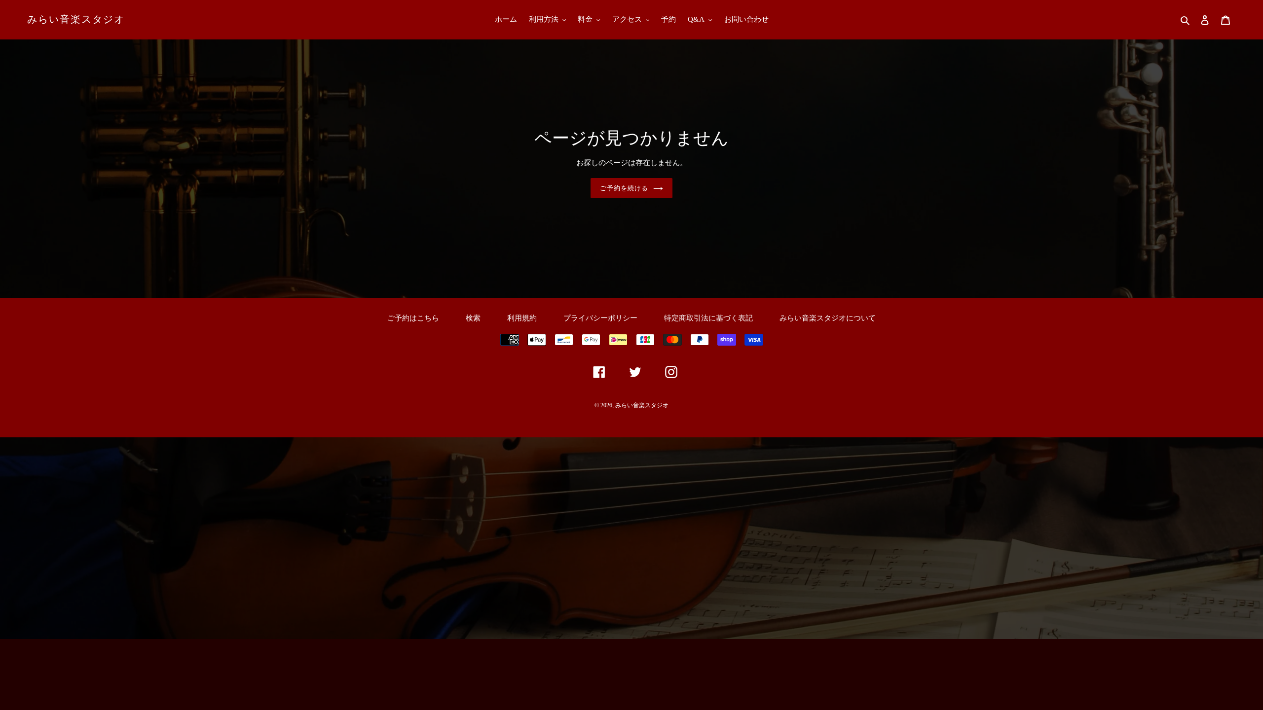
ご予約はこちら (413, 318)
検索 (473, 318)
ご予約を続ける (624, 188)
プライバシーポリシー (600, 318)
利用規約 (522, 318)
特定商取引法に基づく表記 (708, 318)
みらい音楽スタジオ (76, 19)
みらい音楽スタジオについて (828, 318)
